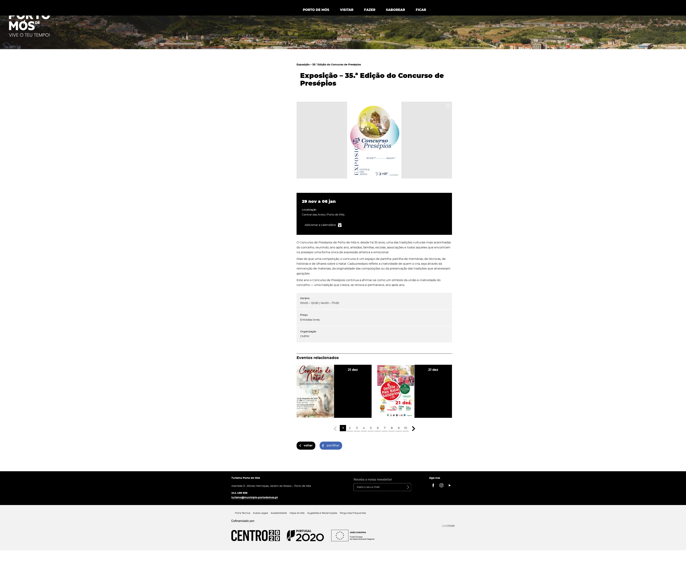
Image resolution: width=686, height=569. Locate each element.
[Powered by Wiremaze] (448, 525)
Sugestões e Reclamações (322, 513)
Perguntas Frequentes (353, 513)
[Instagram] (441, 485)
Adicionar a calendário (320, 225)
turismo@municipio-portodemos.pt (254, 497)
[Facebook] (433, 485)
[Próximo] (413, 428)
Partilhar (333, 445)
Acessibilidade (279, 513)
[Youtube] (450, 485)
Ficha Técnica (242, 513)
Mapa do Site (297, 513)
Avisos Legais (260, 513)
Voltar (308, 445)
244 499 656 (239, 493)
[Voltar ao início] (29, 23)
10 (405, 428)
